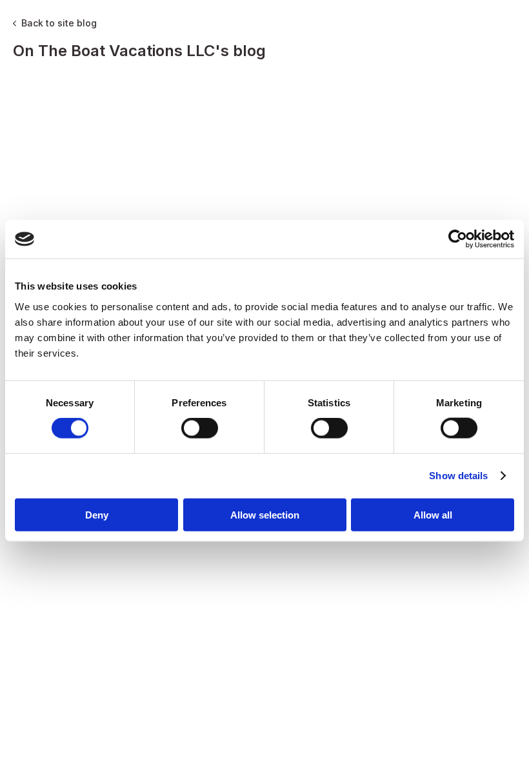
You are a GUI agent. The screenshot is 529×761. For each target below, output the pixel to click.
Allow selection (264, 514)
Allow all (433, 514)
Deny (96, 514)
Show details (458, 475)
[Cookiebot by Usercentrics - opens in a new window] (457, 239)
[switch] (199, 428)
